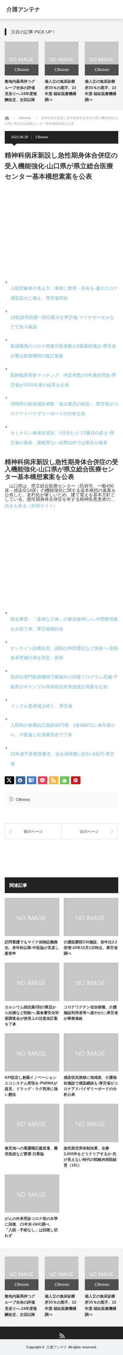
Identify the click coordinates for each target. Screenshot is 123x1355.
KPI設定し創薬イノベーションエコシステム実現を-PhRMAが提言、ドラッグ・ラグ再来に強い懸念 (31, 1086)
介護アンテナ (56, 1347)
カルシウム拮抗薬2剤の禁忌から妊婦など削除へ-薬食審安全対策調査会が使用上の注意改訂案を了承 (32, 1015)
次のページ (89, 831)
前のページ (33, 831)
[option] (22, 73)
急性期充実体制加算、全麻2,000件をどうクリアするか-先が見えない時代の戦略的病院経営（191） (90, 1156)
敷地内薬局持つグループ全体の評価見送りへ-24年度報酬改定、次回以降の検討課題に (21, 93)
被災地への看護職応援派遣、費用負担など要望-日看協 (31, 1151)
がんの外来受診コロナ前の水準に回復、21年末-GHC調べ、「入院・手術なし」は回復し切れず (31, 1227)
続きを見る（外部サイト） (31, 505)
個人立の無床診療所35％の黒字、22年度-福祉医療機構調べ (60, 1305)
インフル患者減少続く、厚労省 (41, 705)
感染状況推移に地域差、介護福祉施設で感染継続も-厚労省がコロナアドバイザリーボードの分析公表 (91, 1086)
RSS (62, 1335)
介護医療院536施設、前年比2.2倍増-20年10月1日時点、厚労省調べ (91, 948)
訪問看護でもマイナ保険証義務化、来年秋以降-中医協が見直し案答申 (32, 948)
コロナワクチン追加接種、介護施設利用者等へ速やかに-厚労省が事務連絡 (91, 1013)
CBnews (22, 70)
